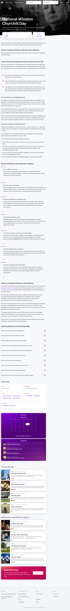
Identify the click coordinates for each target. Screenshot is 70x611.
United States (37, 395)
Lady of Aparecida (16, 506)
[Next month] (37, 417)
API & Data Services (23, 596)
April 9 (10, 15)
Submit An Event (22, 594)
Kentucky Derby (16, 495)
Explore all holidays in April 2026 (23, 436)
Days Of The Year (32, 607)
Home (3, 15)
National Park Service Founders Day (15, 458)
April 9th (7, 388)
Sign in (61, 2)
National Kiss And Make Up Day (14, 449)
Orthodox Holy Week (17, 523)
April (6, 15)
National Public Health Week (19, 535)
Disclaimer (38, 599)
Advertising (21, 602)
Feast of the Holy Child (17, 484)
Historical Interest (16, 398)
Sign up (67, 2)
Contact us (56, 596)
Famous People (16, 395)
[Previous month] (10, 417)
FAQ (19, 599)
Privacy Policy (39, 594)
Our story (55, 594)
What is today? (9, 2)
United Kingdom (28, 395)
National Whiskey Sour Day (13, 444)
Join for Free (38, 573)
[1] (3, 179)
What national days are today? (8, 594)
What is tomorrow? (19, 2)
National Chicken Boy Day (18, 473)
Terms (37, 602)
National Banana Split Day (13, 453)
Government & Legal (7, 398)
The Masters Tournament (18, 546)
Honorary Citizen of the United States (11, 288)
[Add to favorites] (44, 471)
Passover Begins (16, 557)
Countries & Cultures (7, 395)
